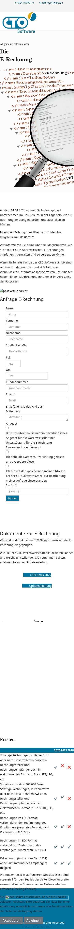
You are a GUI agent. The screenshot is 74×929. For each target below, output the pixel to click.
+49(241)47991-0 (24, 2)
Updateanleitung (40, 586)
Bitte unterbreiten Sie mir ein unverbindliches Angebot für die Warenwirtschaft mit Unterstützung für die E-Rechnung (36, 437)
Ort (8, 370)
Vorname (12, 320)
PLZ (8, 357)
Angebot (11, 423)
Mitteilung (13, 411)
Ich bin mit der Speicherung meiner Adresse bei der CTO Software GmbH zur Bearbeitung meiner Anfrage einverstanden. (36, 475)
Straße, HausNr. (16, 345)
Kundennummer (17, 382)
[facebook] (37, 8)
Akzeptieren (12, 920)
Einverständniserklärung (23, 447)
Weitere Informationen (37, 926)
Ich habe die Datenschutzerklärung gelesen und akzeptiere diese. (35, 459)
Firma (9, 308)
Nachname (13, 333)
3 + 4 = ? (11, 485)
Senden (12, 498)
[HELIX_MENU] (70, 20)
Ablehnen (33, 920)
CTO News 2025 (40, 575)
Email (11, 394)
